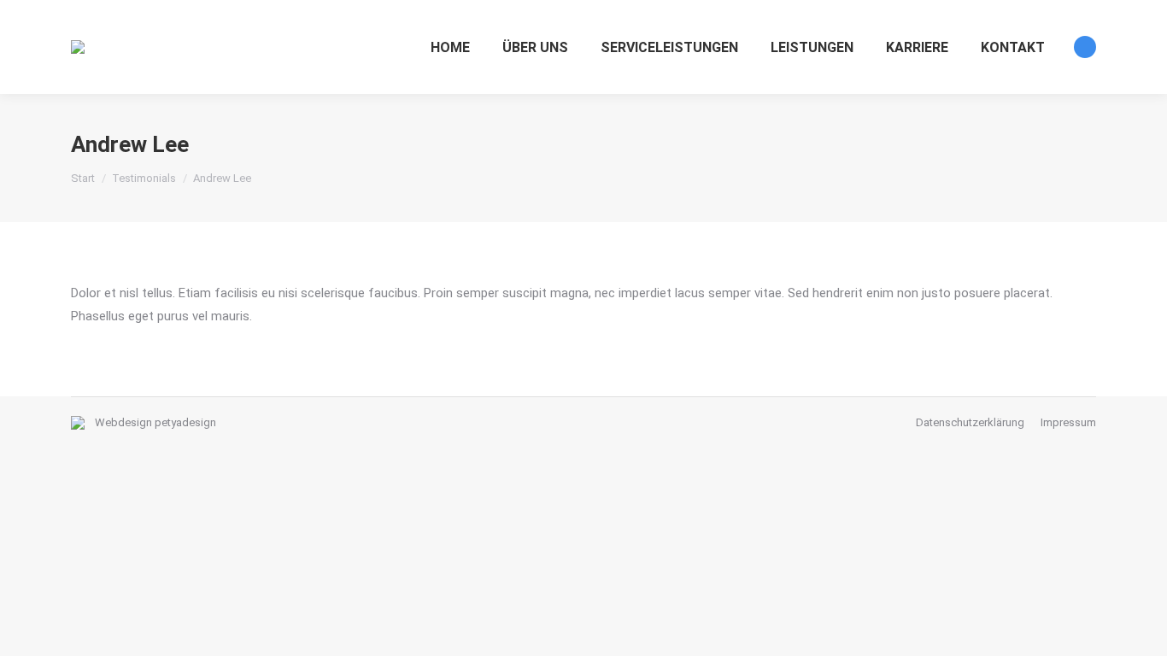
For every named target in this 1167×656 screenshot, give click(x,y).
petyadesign (185, 422)
